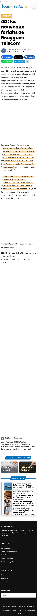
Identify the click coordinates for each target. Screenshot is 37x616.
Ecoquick (7, 16)
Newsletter (5, 555)
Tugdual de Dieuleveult (13, 438)
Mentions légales (7, 562)
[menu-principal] (34, 6)
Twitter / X (5, 578)
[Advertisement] (18, 122)
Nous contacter (7, 558)
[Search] (33, 595)
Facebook (5, 575)
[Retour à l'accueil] (14, 6)
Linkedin (4, 582)
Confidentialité (6, 610)
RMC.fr (16, 442)
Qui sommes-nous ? (9, 551)
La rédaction (6, 548)
